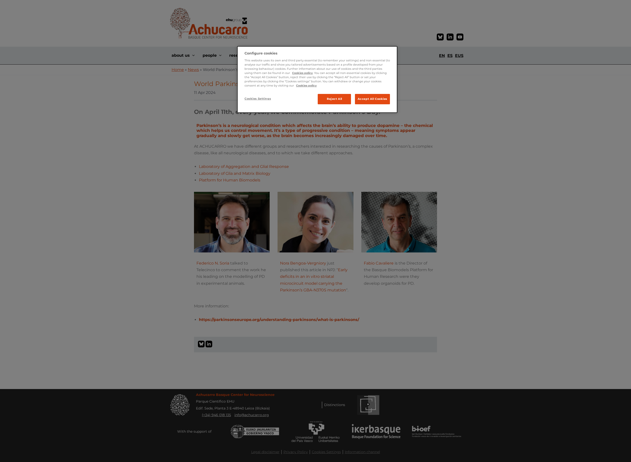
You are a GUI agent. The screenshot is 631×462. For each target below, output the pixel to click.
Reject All (334, 99)
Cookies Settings (258, 98)
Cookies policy (302, 73)
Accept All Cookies (372, 99)
